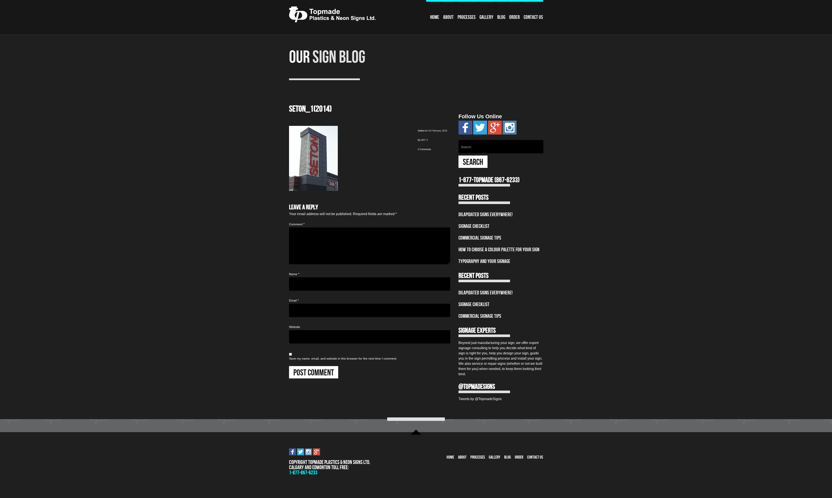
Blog (501, 17)
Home (434, 17)
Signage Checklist (473, 226)
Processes (467, 17)
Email (294, 300)
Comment (296, 224)
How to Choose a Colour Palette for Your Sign (498, 249)
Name (294, 274)
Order (514, 17)
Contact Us (533, 17)
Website (294, 327)
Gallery (486, 17)
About (448, 17)
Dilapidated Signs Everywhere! (485, 214)
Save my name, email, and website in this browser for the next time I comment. (343, 358)
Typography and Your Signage (484, 261)
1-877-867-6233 (303, 472)
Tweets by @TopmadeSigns (480, 399)
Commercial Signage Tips (479, 238)
